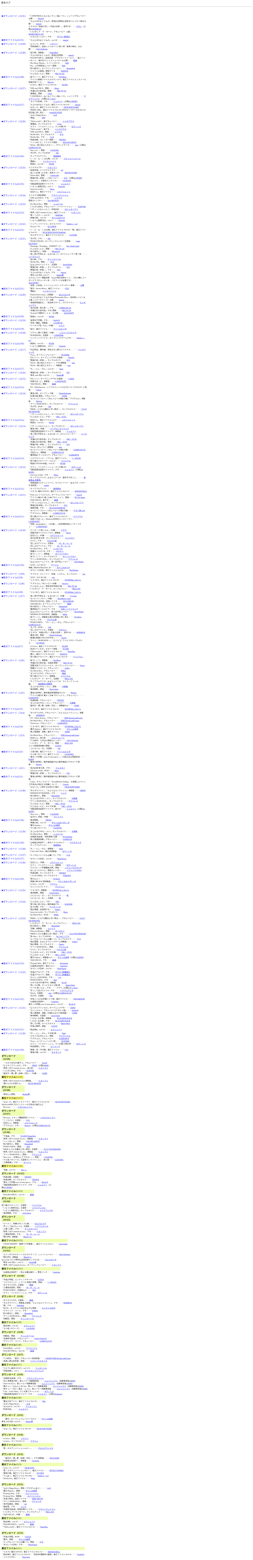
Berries (73, 693)
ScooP (64, 982)
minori (38, 24)
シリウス (58, 132)
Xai (59, 748)
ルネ (55, 115)
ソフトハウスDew (74, 870)
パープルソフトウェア (59, 429)
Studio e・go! (72, 224)
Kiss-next (26, 1557)
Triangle (61, 186)
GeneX (79, 495)
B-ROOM (68, 904)
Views (68, 533)
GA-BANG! (69, 754)
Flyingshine (67, 837)
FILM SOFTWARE (62, 1102)
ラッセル (51, 99)
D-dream (58, 1394)
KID (67, 63)
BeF (55, 980)
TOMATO (67, 875)
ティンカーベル (54, 259)
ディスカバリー (31, 1229)
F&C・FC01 (72, 439)
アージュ (55, 565)
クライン (54, 884)
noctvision (55, 1015)
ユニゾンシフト (51, 1381)
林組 (64, 673)
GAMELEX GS (35, 147)
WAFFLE (64, 71)
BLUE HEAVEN (34, 1083)
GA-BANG (54, 150)
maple (46, 485)
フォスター (70, 538)
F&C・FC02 (61, 417)
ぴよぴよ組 (52, 541)
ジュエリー (58, 101)
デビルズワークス (45, 1448)
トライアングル (38, 1208)
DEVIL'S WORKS (56, 1470)
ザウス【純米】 (63, 37)
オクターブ (56, 1052)
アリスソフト (31, 1348)
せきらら (63, 630)
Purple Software (55, 635)
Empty (57, 909)
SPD (43, 118)
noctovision (54, 893)
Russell (41, 18)
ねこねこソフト (63, 936)
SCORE (66, 649)
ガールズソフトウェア (34, 1371)
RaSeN (31, 759)
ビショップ (55, 1046)
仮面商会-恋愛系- (45, 684)
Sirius (56, 88)
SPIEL (63, 671)
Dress (52, 189)
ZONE (64, 396)
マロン (79, 26)
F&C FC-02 (59, 74)
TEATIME (65, 355)
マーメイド (58, 817)
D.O (68, 372)
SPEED (48, 820)
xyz (59, 977)
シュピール (58, 204)
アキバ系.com (79, 510)
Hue (44, 1401)
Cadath (71, 379)
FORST (35, 1311)
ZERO (72, 1008)
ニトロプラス (68, 121)
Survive (39, 401)
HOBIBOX (36, 29)
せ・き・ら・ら (65, 543)
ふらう (62, 325)
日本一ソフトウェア (69, 609)
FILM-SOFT (29, 1468)
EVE (67, 288)
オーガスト (60, 931)
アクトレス (73, 404)
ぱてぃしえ (76, 126)
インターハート (49, 161)
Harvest (51, 82)
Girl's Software (42, 49)
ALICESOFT (34, 283)
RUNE (51, 164)
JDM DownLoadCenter (73, 718)
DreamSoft (71, 68)
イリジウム (66, 461)
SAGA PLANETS (69, 142)
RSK (46, 1065)
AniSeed (75, 1010)
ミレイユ (51, 928)
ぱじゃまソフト (71, 209)
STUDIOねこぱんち (73, 580)
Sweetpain (64, 963)
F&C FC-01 (61, 91)
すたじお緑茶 (72, 729)
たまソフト (52, 167)
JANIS (76, 705)
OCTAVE (40, 1473)
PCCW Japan (80, 497)
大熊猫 (65, 686)
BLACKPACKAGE (64, 1018)
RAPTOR (82, 207)
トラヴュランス (66, 990)
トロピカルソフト (25, 1107)
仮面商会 (57, 156)
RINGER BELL (81, 491)
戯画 (75, 60)
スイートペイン (32, 1493)
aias (76, 145)
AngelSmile (67, 264)
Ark (57, 153)
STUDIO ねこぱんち (60, 890)
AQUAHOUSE (79, 999)
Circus (38, 390)
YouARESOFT (53, 200)
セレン (24, 1170)
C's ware (73, 596)
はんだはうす (51, 1260)
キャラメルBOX (48, 1308)
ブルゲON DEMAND (77, 934)
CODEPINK (58, 335)
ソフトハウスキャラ (68, 333)
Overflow (62, 77)
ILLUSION (52, 226)
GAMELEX (67, 839)
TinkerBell (53, 52)
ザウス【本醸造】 (62, 972)
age (84, 574)
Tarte (61, 369)
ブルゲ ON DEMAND (52, 1149)
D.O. (65, 178)
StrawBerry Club (64, 598)
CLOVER (73, 235)
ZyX (61, 134)
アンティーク (55, 907)
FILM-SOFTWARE (71, 107)
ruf (62, 170)
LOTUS (58, 746)
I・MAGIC (76, 458)
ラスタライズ (75, 842)
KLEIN (65, 85)
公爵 (82, 285)
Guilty (67, 668)
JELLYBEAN (68, 601)
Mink (65, 614)
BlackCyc (28, 1257)
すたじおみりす (58, 218)
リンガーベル (41, 1368)
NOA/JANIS (54, 1458)
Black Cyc (27, 1237)
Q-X (28, 1120)
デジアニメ (60, 887)
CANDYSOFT (60, 381)
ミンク (64, 793)
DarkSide (59, 215)
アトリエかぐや (60, 329)
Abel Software (64, 1254)
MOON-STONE (71, 173)
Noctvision (53, 689)
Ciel (66, 1050)
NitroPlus (71, 651)
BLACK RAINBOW (57, 508)
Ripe (33, 1478)
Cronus (66, 784)
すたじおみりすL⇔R (60, 823)
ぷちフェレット (63, 192)
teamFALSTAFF (55, 112)
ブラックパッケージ (72, 159)
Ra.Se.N (72, 1004)
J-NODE (73, 101)
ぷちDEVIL (58, 323)
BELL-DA (76, 589)
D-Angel (56, 879)
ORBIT (83, 790)
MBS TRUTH (37, 1499)
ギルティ (60, 551)
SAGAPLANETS (33, 1141)
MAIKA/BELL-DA (36, 34)
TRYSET (62, 140)
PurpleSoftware (65, 393)
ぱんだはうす (64, 295)
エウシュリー (56, 1030)
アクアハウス (64, 1036)
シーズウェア (34, 257)
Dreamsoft (56, 251)
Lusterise (63, 966)
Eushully (80, 1554)
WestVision (73, 570)
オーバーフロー (62, 554)
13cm (50, 93)
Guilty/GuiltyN (40, 1338)
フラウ (64, 530)
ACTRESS (40, 643)
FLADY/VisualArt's (28, 1136)
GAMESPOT (74, 455)
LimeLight (54, 175)
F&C (57, 901)
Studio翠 (60, 275)
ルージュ (27, 1162)
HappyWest (70, 985)
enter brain (63, 1244)
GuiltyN (56, 320)
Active (64, 638)
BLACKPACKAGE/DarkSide (54, 232)
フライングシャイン (60, 195)
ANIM (67, 732)
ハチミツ (54, 44)
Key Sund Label (73, 246)
